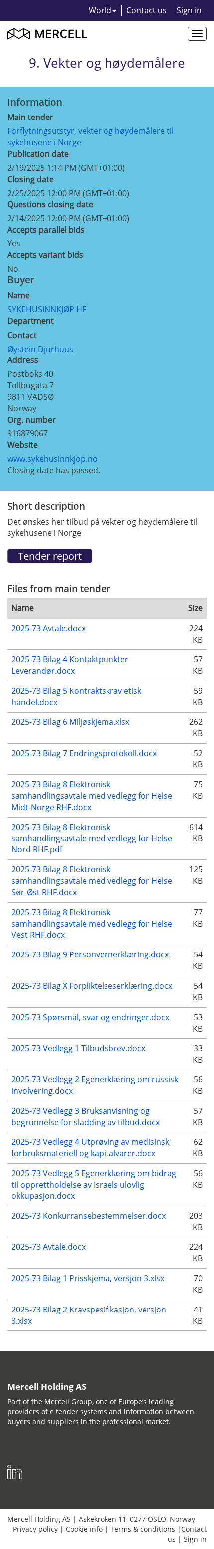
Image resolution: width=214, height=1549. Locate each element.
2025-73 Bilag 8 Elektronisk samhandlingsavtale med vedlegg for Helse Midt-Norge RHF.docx (91, 796)
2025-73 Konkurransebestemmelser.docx (88, 1215)
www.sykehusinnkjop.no (52, 458)
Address (22, 360)
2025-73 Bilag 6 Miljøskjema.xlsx (70, 721)
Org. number (31, 419)
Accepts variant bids (45, 254)
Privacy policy (35, 1529)
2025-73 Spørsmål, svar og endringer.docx (90, 1017)
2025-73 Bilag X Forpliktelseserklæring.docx (91, 985)
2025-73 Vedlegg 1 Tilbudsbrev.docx (78, 1048)
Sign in (189, 10)
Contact (22, 335)
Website (22, 444)
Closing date (30, 179)
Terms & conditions (142, 1529)
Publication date (38, 153)
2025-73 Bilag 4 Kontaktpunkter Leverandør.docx (69, 665)
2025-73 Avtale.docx (48, 628)
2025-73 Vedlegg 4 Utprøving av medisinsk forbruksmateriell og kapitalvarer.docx (90, 1147)
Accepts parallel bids (46, 229)
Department (30, 320)
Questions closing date (50, 204)
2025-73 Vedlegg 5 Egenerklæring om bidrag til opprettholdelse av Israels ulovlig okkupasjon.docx (93, 1184)
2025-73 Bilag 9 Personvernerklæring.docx (90, 954)
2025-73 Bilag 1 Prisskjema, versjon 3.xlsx (87, 1278)
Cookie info (84, 1529)
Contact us (146, 10)
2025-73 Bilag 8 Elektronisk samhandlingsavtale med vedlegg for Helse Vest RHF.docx (91, 924)
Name (18, 295)
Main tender (30, 117)
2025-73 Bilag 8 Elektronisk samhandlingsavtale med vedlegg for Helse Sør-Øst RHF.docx (91, 881)
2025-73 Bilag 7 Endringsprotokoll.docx (84, 753)
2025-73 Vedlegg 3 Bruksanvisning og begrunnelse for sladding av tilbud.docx (85, 1116)
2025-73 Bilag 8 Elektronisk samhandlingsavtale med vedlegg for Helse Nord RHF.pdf (91, 838)
